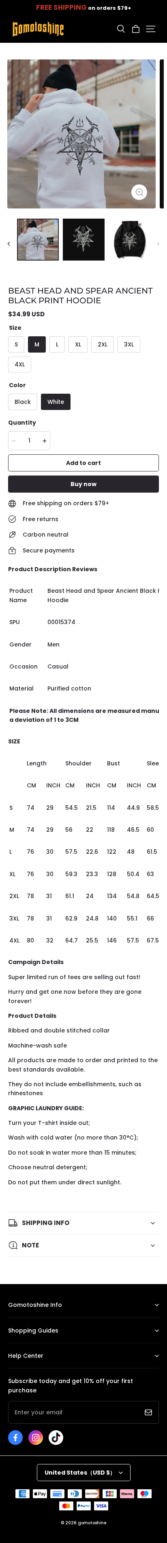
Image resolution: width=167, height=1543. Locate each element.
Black (23, 402)
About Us (19, 1317)
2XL (102, 344)
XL (78, 344)
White (55, 402)
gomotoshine (92, 1523)
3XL (129, 344)
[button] (121, 29)
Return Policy (24, 1342)
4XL (20, 364)
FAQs (14, 1368)
